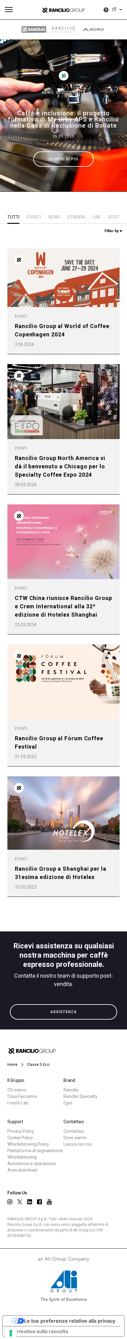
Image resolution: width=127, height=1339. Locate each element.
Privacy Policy (20, 1131)
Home (12, 1064)
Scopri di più (63, 159)
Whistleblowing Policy (28, 1144)
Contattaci (73, 1131)
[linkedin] (29, 1201)
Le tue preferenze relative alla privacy (69, 1321)
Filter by (112, 231)
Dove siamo (74, 1137)
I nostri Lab (17, 1102)
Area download (22, 1170)
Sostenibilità (70, 92)
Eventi (34, 217)
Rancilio (71, 1089)
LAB (96, 217)
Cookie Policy (20, 1137)
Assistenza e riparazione (31, 1163)
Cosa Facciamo (22, 1096)
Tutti (13, 217)
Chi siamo (17, 1089)
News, (49, 92)
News (54, 217)
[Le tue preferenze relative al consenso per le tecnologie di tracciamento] (11, 1333)
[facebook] (39, 1201)
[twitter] (19, 1201)
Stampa (76, 217)
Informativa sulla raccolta (38, 1331)
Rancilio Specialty (80, 1096)
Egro (67, 1102)
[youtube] (49, 1202)
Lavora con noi (77, 1144)
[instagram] (9, 1201)
